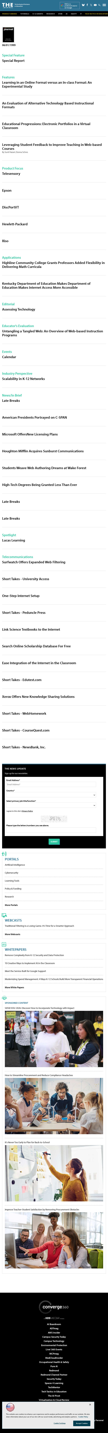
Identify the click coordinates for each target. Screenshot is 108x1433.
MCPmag (54, 1353)
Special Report (13, 60)
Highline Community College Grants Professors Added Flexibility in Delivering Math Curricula (53, 264)
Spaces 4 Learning (54, 1383)
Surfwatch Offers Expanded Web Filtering (33, 562)
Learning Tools (12, 880)
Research (50, 14)
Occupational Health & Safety (54, 1362)
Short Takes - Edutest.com (21, 679)
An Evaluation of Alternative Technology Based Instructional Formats (48, 105)
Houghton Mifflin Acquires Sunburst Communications (43, 451)
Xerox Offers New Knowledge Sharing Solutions (38, 696)
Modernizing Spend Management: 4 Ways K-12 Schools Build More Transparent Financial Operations (54, 979)
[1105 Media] (54, 1318)
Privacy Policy (27, 811)
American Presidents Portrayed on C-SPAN (34, 417)
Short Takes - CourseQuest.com (26, 730)
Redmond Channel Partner (54, 1374)
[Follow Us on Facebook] (87, 5)
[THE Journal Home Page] (16, 5)
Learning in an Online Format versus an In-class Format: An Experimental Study (47, 84)
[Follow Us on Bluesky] (83, 5)
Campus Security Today (54, 1336)
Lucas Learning (13, 540)
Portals (12, 859)
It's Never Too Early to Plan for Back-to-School (27, 1142)
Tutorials (24, 14)
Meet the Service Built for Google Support (25, 971)
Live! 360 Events (54, 1349)
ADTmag (54, 1328)
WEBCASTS (13, 920)
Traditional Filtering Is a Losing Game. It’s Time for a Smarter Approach (39, 925)
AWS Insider (54, 1332)
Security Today (54, 1378)
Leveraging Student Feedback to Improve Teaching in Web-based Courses (52, 146)
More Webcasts (12, 934)
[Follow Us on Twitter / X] (91, 5)
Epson (6, 190)
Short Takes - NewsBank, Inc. (23, 747)
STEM (60, 14)
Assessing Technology (18, 309)
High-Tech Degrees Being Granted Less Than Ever (39, 484)
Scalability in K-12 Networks (23, 378)
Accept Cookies (82, 1423)
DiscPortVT (10, 207)
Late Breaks (11, 400)
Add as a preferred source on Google (71, 6)
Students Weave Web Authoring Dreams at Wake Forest (44, 467)
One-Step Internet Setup (21, 595)
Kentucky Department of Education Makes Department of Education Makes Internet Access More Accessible (46, 285)
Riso (5, 240)
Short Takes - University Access (25, 578)
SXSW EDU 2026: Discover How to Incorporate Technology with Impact (39, 1008)
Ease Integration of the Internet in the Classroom (39, 662)
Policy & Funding (13, 888)
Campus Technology (54, 1341)
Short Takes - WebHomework (24, 713)
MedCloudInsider (54, 1357)
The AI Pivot (54, 1395)
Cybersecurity (11, 872)
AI (67, 14)
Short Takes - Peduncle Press (23, 612)
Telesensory (11, 173)
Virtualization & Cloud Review (54, 1399)
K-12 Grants (38, 14)
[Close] (90, 1404)
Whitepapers (15, 949)
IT (81, 14)
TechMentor (54, 1387)
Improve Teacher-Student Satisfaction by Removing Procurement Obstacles (42, 1209)
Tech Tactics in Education (54, 1391)
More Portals (11, 905)
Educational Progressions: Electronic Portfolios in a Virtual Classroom (46, 125)
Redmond (54, 1370)
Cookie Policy (83, 1417)
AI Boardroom (54, 1324)
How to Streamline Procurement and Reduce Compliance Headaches (39, 1075)
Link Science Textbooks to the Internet (31, 629)
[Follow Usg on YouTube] (95, 5)
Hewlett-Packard (15, 224)
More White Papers (14, 987)
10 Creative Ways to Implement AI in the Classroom (30, 963)
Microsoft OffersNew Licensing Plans (30, 434)
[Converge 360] (54, 1307)
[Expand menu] (104, 5)
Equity (74, 14)
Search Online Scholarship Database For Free (36, 646)
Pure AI (54, 1366)
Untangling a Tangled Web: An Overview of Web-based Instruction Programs (52, 333)
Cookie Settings (60, 1423)
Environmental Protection (54, 1345)
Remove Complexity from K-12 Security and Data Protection (34, 955)
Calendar (9, 356)
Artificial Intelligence (15, 864)
